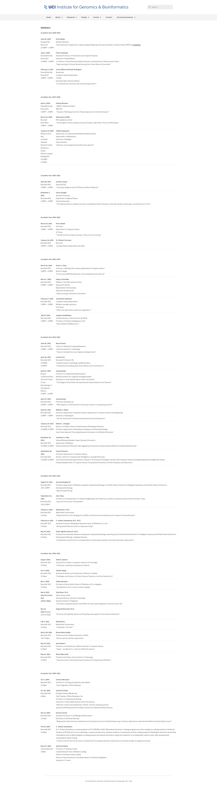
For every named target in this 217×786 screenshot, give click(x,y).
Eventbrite (137, 45)
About (57, 17)
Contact (109, 17)
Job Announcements (125, 17)
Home (48, 17)
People (84, 17)
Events (96, 17)
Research (71, 17)
